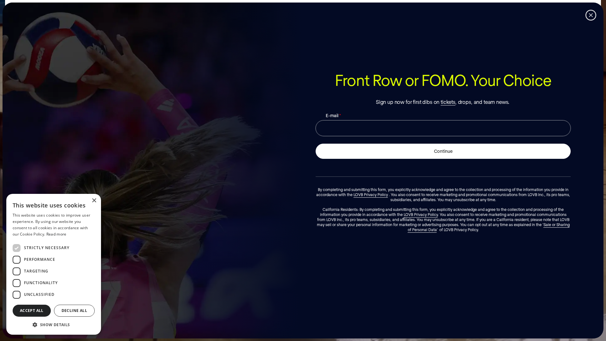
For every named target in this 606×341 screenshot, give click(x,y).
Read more (56, 234)
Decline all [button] (74, 310)
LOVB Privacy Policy (371, 194)
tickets (448, 102)
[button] (54, 324)
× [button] (94, 200)
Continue (443, 151)
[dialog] (53, 264)
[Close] (591, 15)
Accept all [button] (32, 310)
